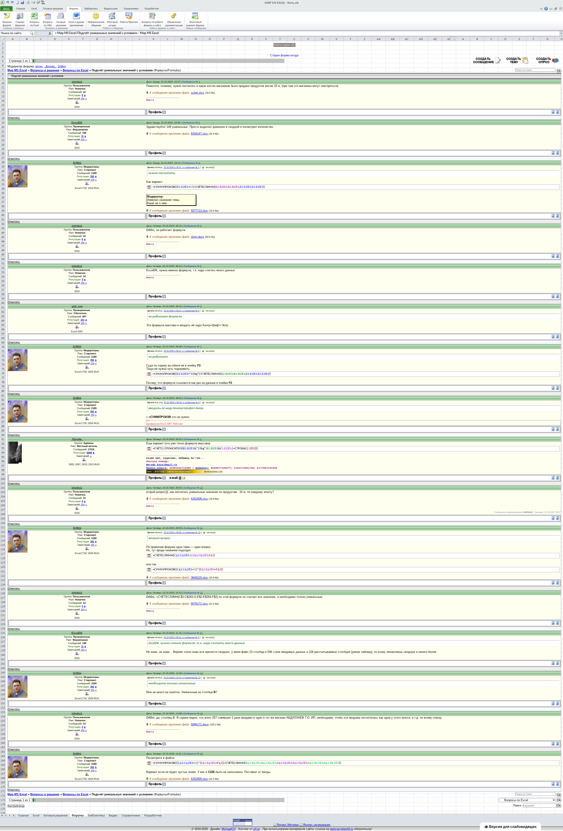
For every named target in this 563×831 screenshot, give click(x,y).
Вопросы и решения (44, 70)
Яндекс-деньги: (157, 468)
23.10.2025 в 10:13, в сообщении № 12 (182, 678)
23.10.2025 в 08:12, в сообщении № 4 (181, 311)
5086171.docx (200, 724)
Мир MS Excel (17, 70)
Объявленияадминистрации (174, 23)
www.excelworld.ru (341, 829)
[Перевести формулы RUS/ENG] (42, 2)
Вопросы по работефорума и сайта (152, 23)
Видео (113, 815)
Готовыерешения (61, 23)
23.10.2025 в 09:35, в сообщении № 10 (182, 532)
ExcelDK (76, 122)
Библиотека (91, 8)
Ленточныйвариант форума (195, 23)
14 (201, 673)
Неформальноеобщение (96, 23)
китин (38, 66)
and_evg (77, 306)
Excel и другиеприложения (76, 23)
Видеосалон (110, 8)
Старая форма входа (284, 55)
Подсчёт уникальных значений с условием (122, 70)
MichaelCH (229, 829)
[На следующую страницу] (12, 2)
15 (201, 713)
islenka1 (77, 81)
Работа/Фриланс (129, 22)
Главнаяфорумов (20, 23)
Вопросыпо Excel (34, 23)
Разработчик (152, 8)
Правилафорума (7, 23)
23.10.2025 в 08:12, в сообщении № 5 (181, 637)
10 (201, 488)
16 (201, 753)
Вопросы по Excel (75, 70)
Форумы (73, 8)
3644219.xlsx (199, 577)
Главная (20, 8)
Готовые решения (53, 8)
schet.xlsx (197, 92)
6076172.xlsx (199, 603)
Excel (34, 8)
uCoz (256, 829)
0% (82, 98)
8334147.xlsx (199, 133)
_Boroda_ (50, 66)
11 (201, 528)
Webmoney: (202, 468)
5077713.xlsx (199, 210)
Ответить (14, 117)
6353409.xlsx (199, 778)
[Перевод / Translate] (148, 187)
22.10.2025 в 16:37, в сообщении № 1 (181, 167)
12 (201, 592)
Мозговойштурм (112, 23)
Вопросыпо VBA (48, 23)
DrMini (62, 66)
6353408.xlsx (199, 498)
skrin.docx (197, 236)
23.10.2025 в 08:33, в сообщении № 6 (181, 402)
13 (201, 633)
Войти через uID (284, 44)
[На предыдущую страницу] (7, 2)
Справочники (131, 8)
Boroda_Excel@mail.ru (161, 464)
